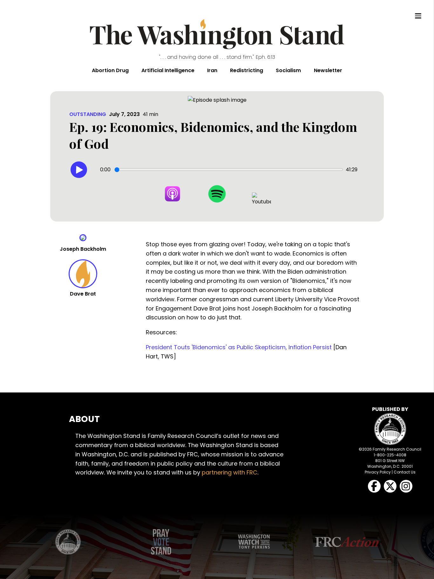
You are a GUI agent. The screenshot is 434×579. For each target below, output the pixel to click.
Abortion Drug (110, 70)
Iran (212, 70)
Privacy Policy (378, 472)
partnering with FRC (229, 472)
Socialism (288, 70)
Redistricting (246, 70)
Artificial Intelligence (167, 70)
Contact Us (405, 472)
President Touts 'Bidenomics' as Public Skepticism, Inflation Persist (239, 347)
